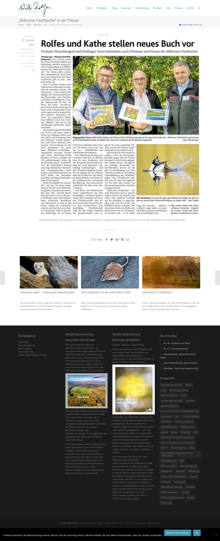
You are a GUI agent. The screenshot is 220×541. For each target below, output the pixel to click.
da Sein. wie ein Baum (171, 400)
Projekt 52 (166, 481)
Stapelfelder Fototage (171, 487)
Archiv (190, 8)
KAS (196, 432)
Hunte (174, 432)
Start (89, 8)
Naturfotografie (168, 460)
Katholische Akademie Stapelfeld (177, 437)
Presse (178, 8)
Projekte (101, 8)
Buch (31, 52)
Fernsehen (166, 416)
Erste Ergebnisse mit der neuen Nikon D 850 (105, 292)
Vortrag (185, 492)
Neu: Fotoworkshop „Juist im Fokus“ (181, 362)
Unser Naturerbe (169, 492)
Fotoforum (166, 421)
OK (196, 533)
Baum (188, 384)
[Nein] (216, 534)
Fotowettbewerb (169, 426)
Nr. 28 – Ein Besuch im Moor (177, 343)
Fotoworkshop (188, 426)
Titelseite (190, 487)
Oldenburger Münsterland (174, 476)
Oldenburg (193, 471)
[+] (49, 272)
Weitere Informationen (178, 533)
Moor (192, 447)
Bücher (157, 8)
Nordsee (180, 471)
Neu (32, 59)
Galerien (126, 8)
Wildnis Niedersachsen (172, 497)
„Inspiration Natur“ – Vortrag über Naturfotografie (47, 292)
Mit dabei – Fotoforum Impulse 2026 (181, 368)
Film (177, 416)
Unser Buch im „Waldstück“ (157, 292)
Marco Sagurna (178, 447)
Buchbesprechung (178, 390)
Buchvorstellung (27, 56)
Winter (190, 497)
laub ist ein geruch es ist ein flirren (178, 442)
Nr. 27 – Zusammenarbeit (176, 348)
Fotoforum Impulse (184, 421)
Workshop (166, 502)
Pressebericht (28, 66)
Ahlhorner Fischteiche (171, 384)
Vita (168, 8)
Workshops (142, 8)
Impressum (140, 523)
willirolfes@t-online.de (191, 24)
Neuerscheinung (26, 63)
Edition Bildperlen (169, 405)
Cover (183, 395)
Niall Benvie (166, 471)
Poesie (193, 476)
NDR (182, 460)
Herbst (164, 432)
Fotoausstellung (190, 416)
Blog (114, 8)
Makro (164, 447)
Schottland (179, 481)
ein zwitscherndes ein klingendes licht (179, 411)
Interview (185, 432)
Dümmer (190, 400)
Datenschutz (153, 523)
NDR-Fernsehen (169, 466)
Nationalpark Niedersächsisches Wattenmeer (177, 454)
